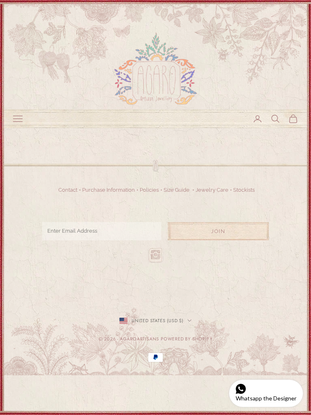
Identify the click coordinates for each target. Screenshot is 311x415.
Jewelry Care (212, 190)
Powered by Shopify (186, 339)
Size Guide (177, 190)
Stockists (244, 190)
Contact (67, 190)
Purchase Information (108, 190)
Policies (149, 190)
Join (218, 231)
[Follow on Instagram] (155, 255)
